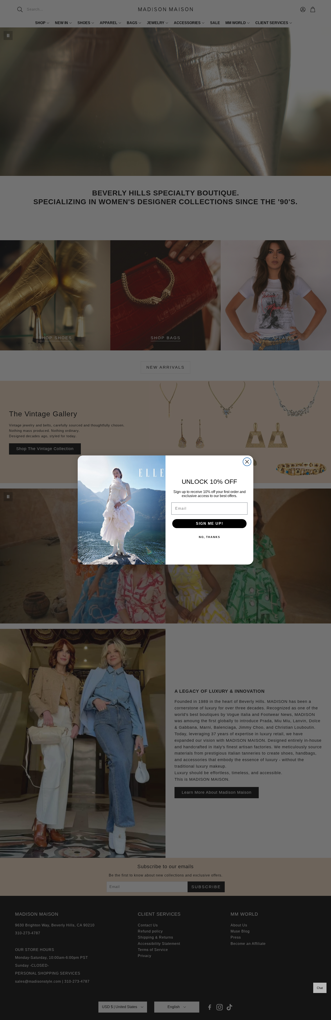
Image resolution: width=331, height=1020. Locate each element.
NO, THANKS (209, 537)
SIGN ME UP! (209, 523)
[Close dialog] (247, 462)
